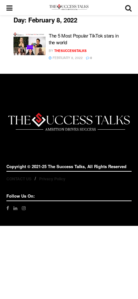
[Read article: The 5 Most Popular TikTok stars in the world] (29, 43)
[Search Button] (128, 7)
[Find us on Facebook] (7, 208)
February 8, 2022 (67, 58)
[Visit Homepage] (69, 7)
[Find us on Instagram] (24, 208)
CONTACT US (18, 179)
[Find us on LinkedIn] (15, 208)
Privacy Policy (52, 179)
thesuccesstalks (70, 50)
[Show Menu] (9, 7)
